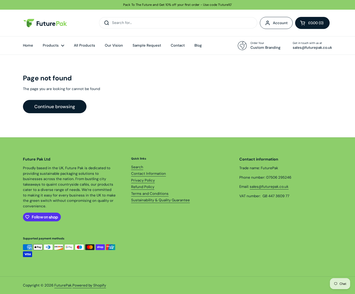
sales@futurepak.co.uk (269, 186)
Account (280, 23)
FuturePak (63, 285)
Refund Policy (142, 186)
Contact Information (148, 173)
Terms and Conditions (150, 193)
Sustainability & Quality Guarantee (160, 200)
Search (137, 167)
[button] (312, 23)
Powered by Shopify (89, 285)
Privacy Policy (143, 180)
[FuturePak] (46, 23)
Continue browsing (54, 107)
